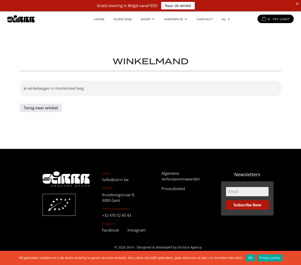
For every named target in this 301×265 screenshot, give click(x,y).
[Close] (297, 4)
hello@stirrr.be (115, 179)
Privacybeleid (173, 188)
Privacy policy (269, 258)
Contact (205, 19)
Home (99, 19)
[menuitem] (226, 19)
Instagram (136, 230)
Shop (145, 19)
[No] (295, 258)
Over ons (123, 19)
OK (250, 258)
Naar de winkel (178, 5)
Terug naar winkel (41, 107)
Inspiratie (173, 19)
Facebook (111, 230)
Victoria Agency (190, 247)
